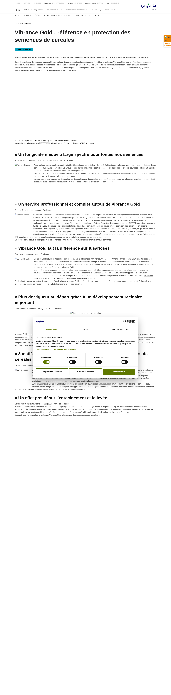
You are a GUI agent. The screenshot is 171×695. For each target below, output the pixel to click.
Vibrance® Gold (102, 165)
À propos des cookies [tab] (120, 329)
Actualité (27, 15)
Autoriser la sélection (85, 372)
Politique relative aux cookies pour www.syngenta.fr (56, 349)
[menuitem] (19, 9)
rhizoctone (148, 276)
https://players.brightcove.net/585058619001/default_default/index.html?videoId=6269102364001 (55, 143)
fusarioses (106, 259)
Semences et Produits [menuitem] (54, 10)
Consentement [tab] (51, 330)
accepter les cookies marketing (35, 140)
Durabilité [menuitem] (93, 10)
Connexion (113, 3)
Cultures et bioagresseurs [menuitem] (33, 10)
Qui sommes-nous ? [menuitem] (107, 10)
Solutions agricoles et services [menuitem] (76, 10)
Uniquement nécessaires (52, 372)
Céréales (37, 15)
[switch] (72, 362)
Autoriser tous (119, 372)
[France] (148, 5)
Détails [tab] (85, 329)
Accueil (18, 15)
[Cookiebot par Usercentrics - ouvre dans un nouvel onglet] (125, 321)
